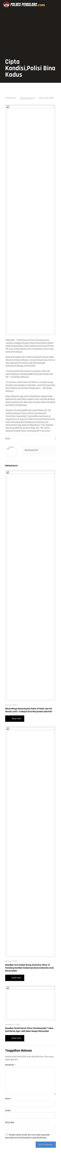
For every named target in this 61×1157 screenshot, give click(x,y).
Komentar (10, 1065)
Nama (8, 1098)
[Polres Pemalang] (24, 4)
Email (8, 1110)
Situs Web (9, 1122)
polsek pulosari (26, 98)
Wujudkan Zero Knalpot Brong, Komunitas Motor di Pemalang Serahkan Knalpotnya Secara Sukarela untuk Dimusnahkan (29, 968)
